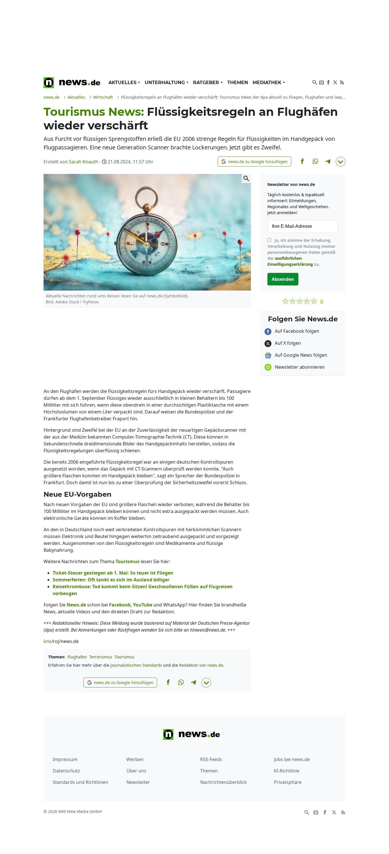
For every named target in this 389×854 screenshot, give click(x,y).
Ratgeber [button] (206, 82)
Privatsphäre (288, 782)
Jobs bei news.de (292, 759)
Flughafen (77, 657)
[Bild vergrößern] (246, 178)
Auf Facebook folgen (296, 331)
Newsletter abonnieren (299, 367)
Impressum (65, 759)
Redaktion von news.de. (201, 665)
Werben (135, 759)
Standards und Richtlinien (80, 782)
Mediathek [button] (268, 82)
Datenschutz (66, 771)
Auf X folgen (287, 343)
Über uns (136, 771)
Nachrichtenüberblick (223, 782)
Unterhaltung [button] (165, 82)
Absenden (283, 279)
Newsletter (138, 782)
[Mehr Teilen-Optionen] (340, 162)
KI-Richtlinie (286, 771)
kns (47, 641)
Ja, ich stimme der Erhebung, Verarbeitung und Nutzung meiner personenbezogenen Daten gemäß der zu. (301, 252)
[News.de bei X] (335, 82)
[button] (254, 162)
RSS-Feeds (211, 759)
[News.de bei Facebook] (328, 82)
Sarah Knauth (83, 162)
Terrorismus (100, 657)
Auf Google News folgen (300, 355)
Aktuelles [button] (123, 82)
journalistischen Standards (136, 665)
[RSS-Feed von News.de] (342, 82)
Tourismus (124, 657)
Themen (237, 82)
